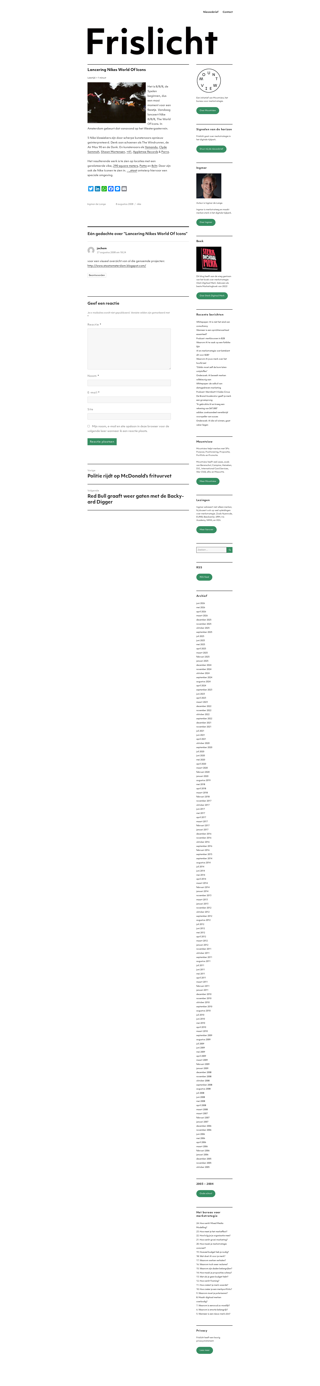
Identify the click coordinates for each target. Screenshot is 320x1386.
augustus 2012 (203, 920)
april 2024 (201, 686)
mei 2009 (200, 1052)
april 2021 (201, 739)
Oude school (206, 1194)
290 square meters (125, 166)
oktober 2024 (203, 673)
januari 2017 (202, 830)
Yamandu (151, 147)
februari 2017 (203, 826)
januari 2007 (202, 1122)
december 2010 (203, 994)
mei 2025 (200, 645)
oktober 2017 (203, 805)
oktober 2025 (203, 628)
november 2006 (203, 1130)
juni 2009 (200, 1048)
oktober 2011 (203, 953)
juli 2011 (200, 966)
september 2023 (204, 690)
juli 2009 (200, 1044)
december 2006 (203, 1126)
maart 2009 (202, 1060)
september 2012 (204, 916)
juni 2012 (200, 929)
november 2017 (203, 801)
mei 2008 (200, 1101)
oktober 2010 (203, 1003)
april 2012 (201, 937)
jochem (102, 248)
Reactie (94, 324)
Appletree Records (145, 152)
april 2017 (201, 818)
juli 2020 (200, 752)
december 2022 (203, 706)
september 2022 (204, 719)
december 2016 (203, 834)
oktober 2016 (203, 842)
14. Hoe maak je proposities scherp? (214, 1273)
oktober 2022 (203, 715)
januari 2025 (202, 661)
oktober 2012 (203, 912)
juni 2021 (200, 735)
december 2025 (203, 620)
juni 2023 (200, 694)
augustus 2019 (203, 781)
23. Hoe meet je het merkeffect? (211, 1232)
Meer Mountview (208, 481)
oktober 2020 (203, 743)
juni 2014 (200, 871)
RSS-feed (204, 577)
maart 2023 (202, 702)
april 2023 (201, 698)
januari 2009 (202, 1069)
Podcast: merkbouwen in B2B (210, 339)
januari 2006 (202, 1155)
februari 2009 (203, 1064)
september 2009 (204, 1036)
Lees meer (205, 1350)
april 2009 (201, 1056)
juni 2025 (200, 641)
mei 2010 (200, 1023)
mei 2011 (200, 974)
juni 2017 (200, 809)
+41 (129, 152)
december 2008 (203, 1073)
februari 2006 (203, 1151)
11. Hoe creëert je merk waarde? (212, 1285)
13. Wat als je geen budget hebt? (212, 1277)
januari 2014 (202, 891)
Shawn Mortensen (113, 152)
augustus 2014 (203, 863)
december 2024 (203, 665)
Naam (93, 376)
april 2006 (201, 1142)
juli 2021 (200, 731)
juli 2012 (200, 924)
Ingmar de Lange (96, 204)
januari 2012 (202, 945)
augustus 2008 (203, 1089)
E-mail (94, 392)
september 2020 (204, 748)
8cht (154, 166)
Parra (165, 152)
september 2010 (204, 1007)
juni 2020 (200, 756)
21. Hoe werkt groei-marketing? (212, 1240)
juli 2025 (200, 636)
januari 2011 (202, 990)
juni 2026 (200, 603)
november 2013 (203, 896)
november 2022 (203, 711)
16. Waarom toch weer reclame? (212, 1265)
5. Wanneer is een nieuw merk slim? (213, 1314)
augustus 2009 (203, 1040)
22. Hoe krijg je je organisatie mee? (213, 1236)
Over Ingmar (206, 222)
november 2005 (203, 1163)
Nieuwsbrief (210, 12)
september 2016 (204, 846)
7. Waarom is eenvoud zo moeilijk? (213, 1306)
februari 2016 (203, 850)
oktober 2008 (203, 1081)
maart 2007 (202, 1114)
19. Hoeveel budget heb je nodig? (212, 1252)
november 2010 (203, 999)
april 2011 (201, 978)
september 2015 (204, 854)
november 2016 (203, 838)
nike (139, 204)
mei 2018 (200, 785)
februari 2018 (203, 797)
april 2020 (201, 764)
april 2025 (201, 649)
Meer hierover (206, 530)
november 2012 (203, 908)
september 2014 (204, 859)
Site (91, 409)
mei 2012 (200, 933)
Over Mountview (208, 111)
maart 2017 (202, 822)
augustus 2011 (203, 961)
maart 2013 (202, 900)
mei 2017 (200, 813)
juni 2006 (200, 1134)
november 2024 (203, 669)
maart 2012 (202, 941)
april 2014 (201, 879)
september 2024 (204, 678)
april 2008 (201, 1106)
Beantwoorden (97, 275)
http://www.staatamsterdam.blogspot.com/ (117, 266)
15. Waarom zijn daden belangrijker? (214, 1269)
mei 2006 (200, 1138)
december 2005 (203, 1159)
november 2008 (203, 1077)
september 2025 (204, 632)
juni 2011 (200, 970)
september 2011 (204, 957)
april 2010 (201, 1027)
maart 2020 (202, 768)
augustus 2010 (203, 1011)
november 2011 (203, 949)
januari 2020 (202, 776)
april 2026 (201, 612)
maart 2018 (202, 793)
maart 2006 (202, 1147)
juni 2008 (200, 1097)
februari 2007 (203, 1118)
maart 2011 (202, 982)
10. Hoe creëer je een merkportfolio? (214, 1289)
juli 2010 (200, 1015)
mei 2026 (200, 608)
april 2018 (201, 789)
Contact (228, 12)
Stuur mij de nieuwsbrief (211, 149)
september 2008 (204, 1085)
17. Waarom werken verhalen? (211, 1261)
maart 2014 (202, 883)
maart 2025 (202, 653)
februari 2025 (203, 657)
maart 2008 (202, 1110)
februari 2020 (203, 772)
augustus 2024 (203, 682)
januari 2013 (202, 904)
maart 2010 (202, 1031)
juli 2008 (200, 1093)
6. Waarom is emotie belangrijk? (212, 1310)
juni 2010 (200, 1019)
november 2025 (203, 624)
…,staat (132, 170)
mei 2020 (200, 760)
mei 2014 (200, 875)
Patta (143, 166)
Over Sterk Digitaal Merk (212, 296)
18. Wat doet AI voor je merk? (210, 1256)
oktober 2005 (203, 1167)
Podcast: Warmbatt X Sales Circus (213, 392)
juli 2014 (200, 867)
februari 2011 (203, 986)
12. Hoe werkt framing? (207, 1281)
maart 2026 (202, 616)
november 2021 (203, 727)
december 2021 (203, 723)
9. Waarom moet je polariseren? (212, 1293)
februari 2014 (203, 887)
